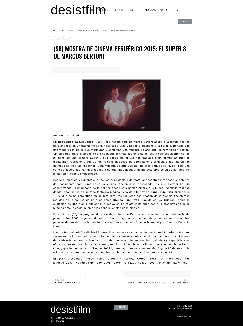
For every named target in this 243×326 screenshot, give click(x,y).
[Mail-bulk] (136, 315)
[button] (185, 21)
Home (53, 30)
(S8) (62, 30)
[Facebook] (108, 315)
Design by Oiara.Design (184, 316)
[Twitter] (115, 315)
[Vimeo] (129, 315)
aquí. (186, 262)
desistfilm (78, 9)
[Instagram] (122, 315)
